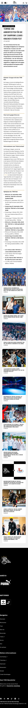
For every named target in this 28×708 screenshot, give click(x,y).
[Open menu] (2, 3)
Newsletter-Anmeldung (13, 686)
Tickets (6, 175)
